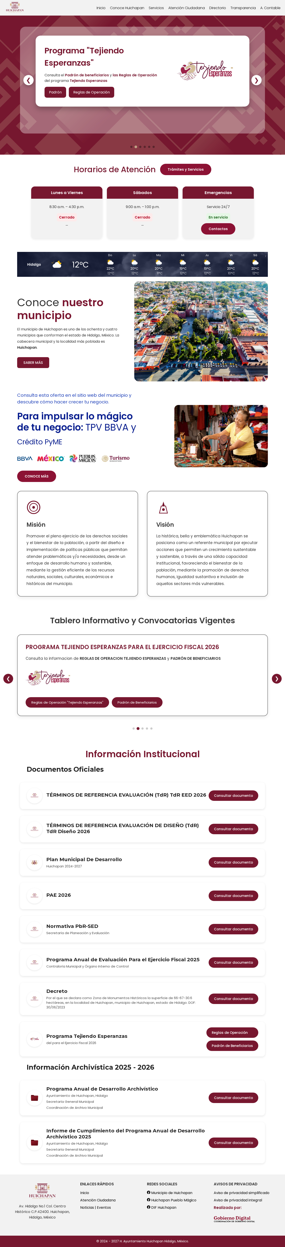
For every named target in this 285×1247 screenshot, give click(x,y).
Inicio (101, 7)
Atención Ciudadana (186, 7)
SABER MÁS (33, 362)
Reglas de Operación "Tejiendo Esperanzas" (67, 702)
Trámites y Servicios (186, 169)
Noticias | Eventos (95, 1207)
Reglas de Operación (230, 1032)
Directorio (217, 7)
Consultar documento (233, 795)
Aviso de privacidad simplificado (241, 1192)
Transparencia (243, 7)
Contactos (218, 229)
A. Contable (270, 7)
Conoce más (60, 97)
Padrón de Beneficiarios (137, 702)
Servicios (156, 7)
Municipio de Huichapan (171, 1192)
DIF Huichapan (163, 1207)
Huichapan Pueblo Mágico (173, 1200)
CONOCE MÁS (37, 476)
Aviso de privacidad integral (238, 1200)
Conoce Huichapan (127, 7)
